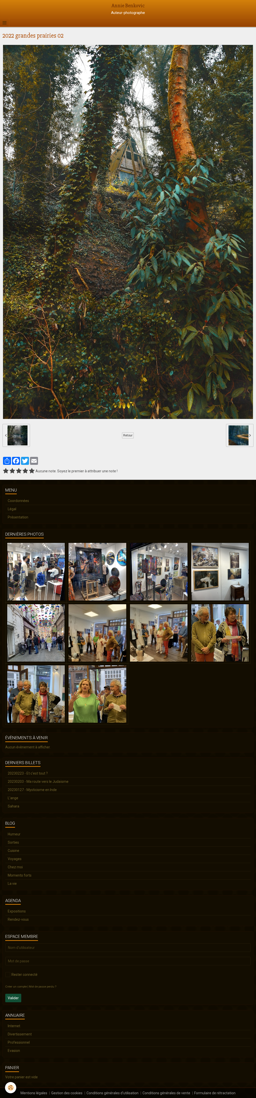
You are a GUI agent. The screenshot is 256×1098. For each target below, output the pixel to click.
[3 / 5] (19, 471)
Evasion (14, 1051)
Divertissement (20, 1034)
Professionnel (19, 1042)
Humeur (14, 834)
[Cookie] (10, 1087)
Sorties (13, 842)
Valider (13, 998)
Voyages (15, 859)
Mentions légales (33, 1093)
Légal (12, 509)
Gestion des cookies (66, 1093)
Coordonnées (18, 501)
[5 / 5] (31, 471)
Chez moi (15, 867)
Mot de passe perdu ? (42, 986)
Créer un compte (16, 986)
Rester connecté (25, 975)
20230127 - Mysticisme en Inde (32, 790)
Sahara (13, 806)
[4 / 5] (25, 471)
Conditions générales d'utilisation (112, 1093)
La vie (12, 884)
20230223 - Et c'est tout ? (28, 773)
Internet (14, 1026)
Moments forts (20, 875)
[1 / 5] (5, 471)
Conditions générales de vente (166, 1093)
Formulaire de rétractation (215, 1093)
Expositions (17, 911)
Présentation (18, 517)
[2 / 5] (12, 471)
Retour (127, 435)
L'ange (13, 798)
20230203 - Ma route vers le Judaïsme (38, 782)
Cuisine (13, 851)
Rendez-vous (18, 919)
